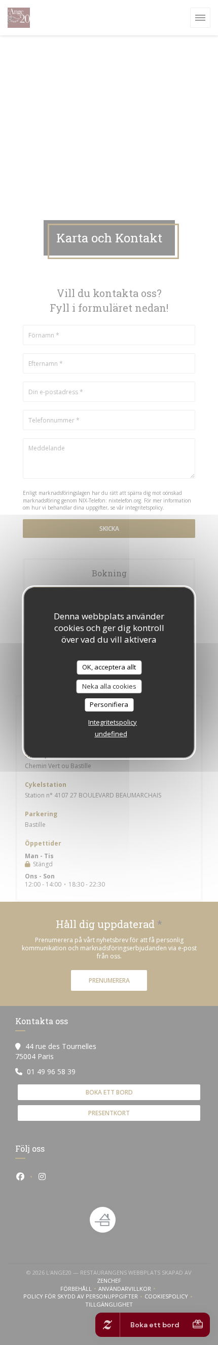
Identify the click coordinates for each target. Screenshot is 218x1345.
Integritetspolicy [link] (112, 722)
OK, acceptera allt (109, 666)
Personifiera (109, 704)
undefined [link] (111, 733)
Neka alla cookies (109, 686)
